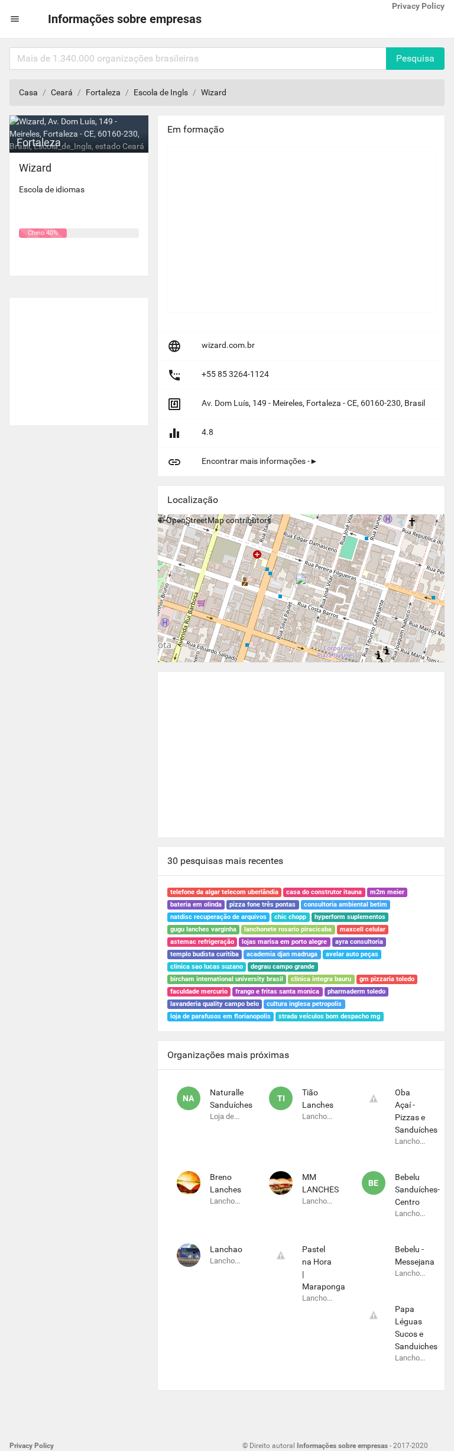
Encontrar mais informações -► (260, 461)
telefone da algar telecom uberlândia (224, 892)
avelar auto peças (352, 954)
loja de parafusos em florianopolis (220, 1016)
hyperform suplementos (349, 917)
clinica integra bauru (321, 979)
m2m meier (387, 892)
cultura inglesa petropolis (304, 1004)
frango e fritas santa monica (277, 991)
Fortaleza (103, 92)
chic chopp (290, 917)
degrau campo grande (282, 966)
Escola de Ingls (161, 92)
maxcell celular (362, 929)
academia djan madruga (282, 954)
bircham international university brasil (226, 979)
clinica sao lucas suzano (206, 966)
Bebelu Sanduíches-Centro (417, 1189)
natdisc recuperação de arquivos (218, 917)
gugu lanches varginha (203, 929)
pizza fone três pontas (262, 904)
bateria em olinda (196, 904)
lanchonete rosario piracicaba (288, 929)
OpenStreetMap (195, 520)
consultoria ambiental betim (345, 904)
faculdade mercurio (199, 991)
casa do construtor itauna (324, 892)
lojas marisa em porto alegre (284, 942)
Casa (28, 92)
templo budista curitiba (204, 954)
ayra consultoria (359, 942)
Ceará (62, 92)
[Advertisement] (78, 357)
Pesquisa (415, 58)
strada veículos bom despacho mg (329, 1016)
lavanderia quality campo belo (214, 1004)
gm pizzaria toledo (386, 979)
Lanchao (226, 1249)
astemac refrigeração (202, 942)
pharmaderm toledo (356, 991)
